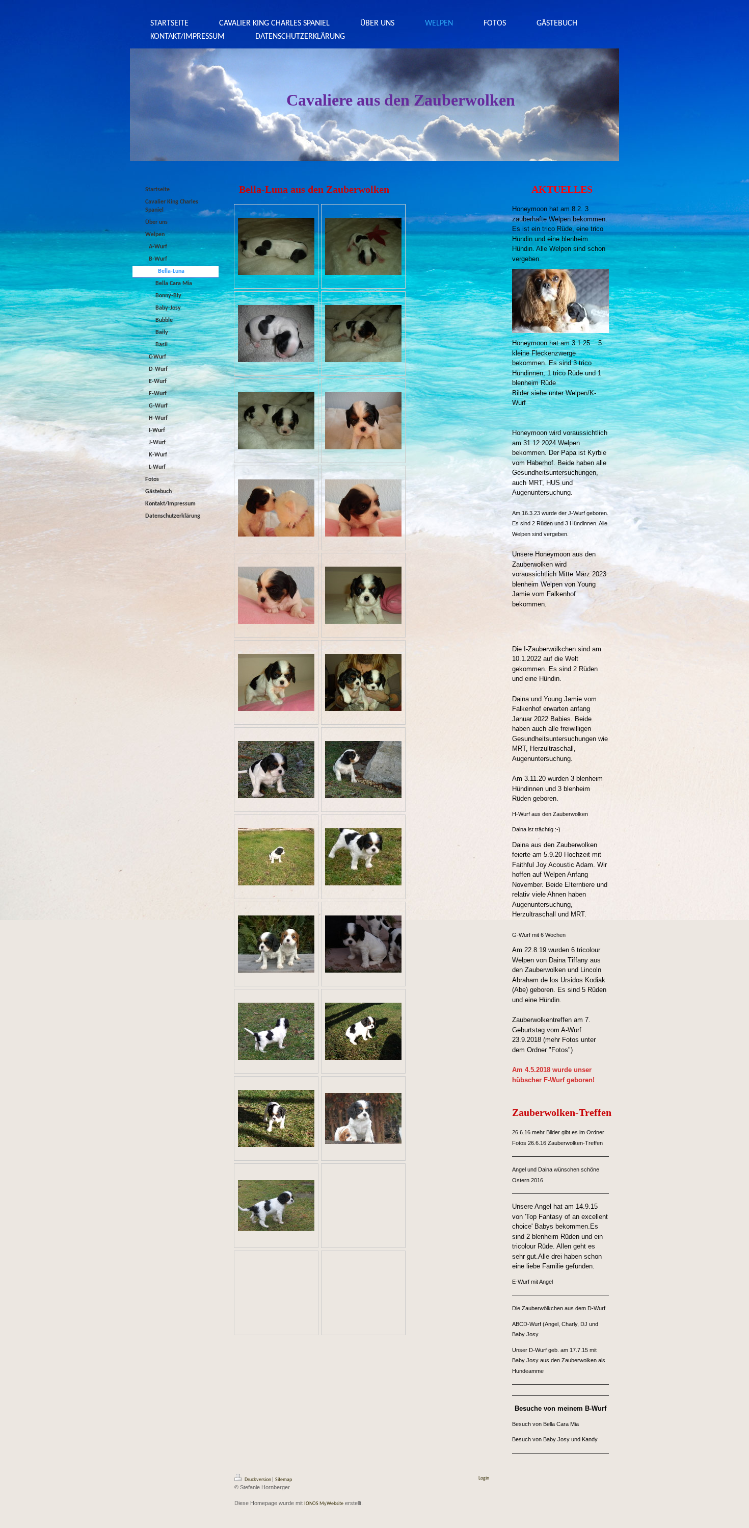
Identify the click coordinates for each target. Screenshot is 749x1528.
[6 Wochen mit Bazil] (276, 944)
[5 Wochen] (276, 682)
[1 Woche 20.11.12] (276, 333)
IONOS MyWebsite (323, 1504)
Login (483, 1478)
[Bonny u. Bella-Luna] (363, 682)
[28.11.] (363, 333)
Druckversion (258, 1480)
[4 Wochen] (363, 420)
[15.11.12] (276, 246)
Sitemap (283, 1480)
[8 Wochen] (363, 1118)
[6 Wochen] (276, 856)
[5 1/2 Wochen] (276, 769)
